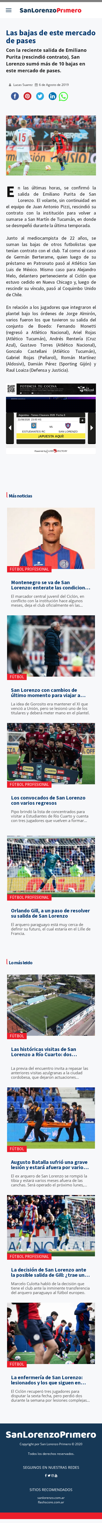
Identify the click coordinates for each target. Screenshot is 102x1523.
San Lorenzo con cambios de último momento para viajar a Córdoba (45, 692)
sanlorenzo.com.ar (51, 1497)
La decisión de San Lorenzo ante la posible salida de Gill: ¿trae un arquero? (48, 1272)
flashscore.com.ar (51, 1502)
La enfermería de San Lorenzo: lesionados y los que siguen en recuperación (47, 1380)
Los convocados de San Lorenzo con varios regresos (48, 800)
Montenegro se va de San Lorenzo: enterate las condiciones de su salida (50, 585)
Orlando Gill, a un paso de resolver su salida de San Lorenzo (50, 913)
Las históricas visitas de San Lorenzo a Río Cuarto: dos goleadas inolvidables (43, 1052)
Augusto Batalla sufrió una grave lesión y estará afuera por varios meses (49, 1164)
